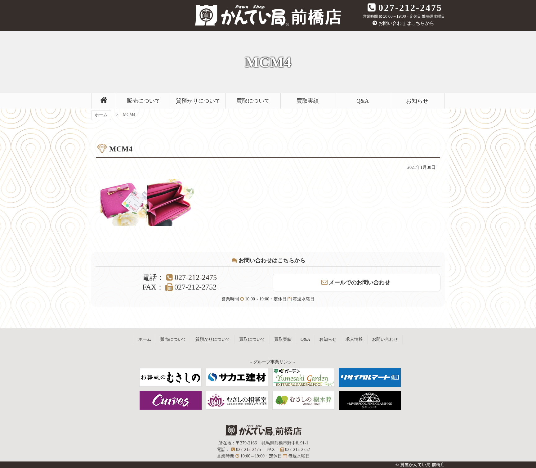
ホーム (101, 115)
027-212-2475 (410, 7)
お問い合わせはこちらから (406, 23)
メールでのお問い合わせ (359, 282)
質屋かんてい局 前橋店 (268, 15)
